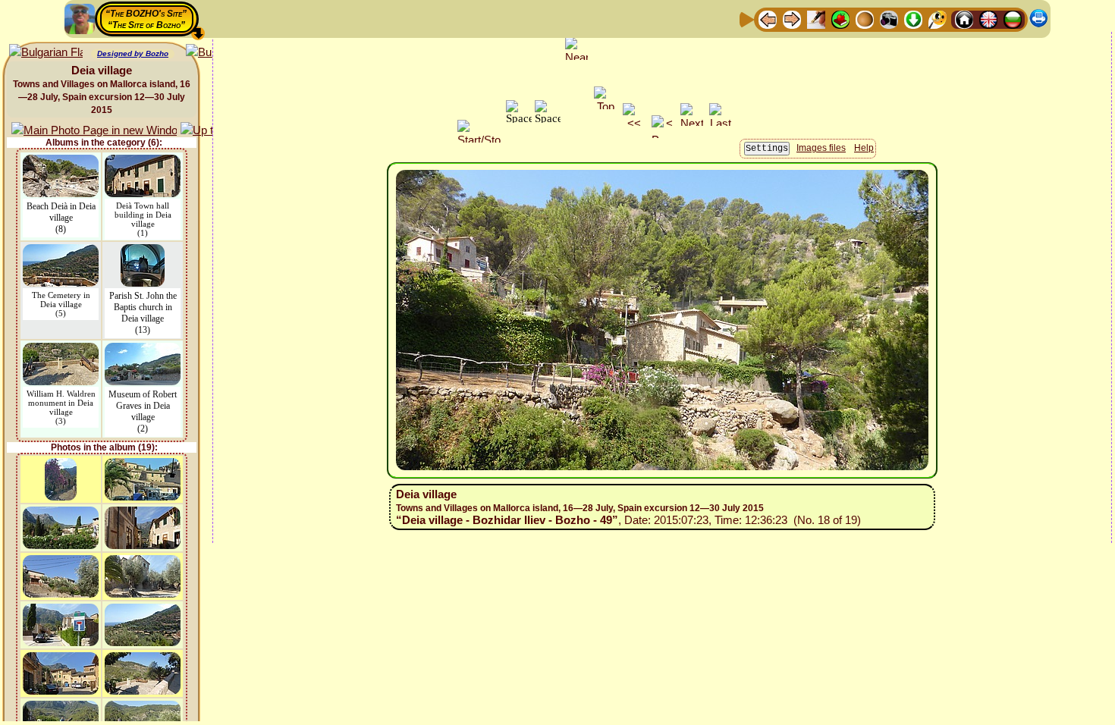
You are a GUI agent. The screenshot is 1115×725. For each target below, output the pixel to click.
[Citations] (840, 18)
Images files (821, 148)
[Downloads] (913, 18)
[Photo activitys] (889, 18)
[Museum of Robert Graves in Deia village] (142, 350)
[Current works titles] (865, 18)
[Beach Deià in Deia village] (60, 162)
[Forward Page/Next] (792, 18)
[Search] (937, 18)
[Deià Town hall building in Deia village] (142, 162)
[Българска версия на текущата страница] (46, 53)
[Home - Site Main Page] (964, 18)
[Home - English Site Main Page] (988, 18)
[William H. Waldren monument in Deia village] (60, 350)
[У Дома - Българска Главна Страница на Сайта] (1012, 18)
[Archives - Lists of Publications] (816, 18)
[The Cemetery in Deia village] (60, 251)
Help (864, 148)
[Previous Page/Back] (768, 18)
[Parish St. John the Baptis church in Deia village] (142, 251)
